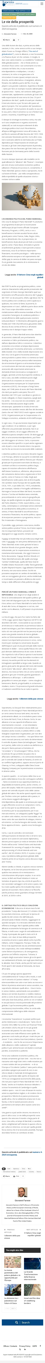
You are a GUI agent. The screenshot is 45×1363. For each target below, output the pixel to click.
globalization (22, 1171)
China (23, 1168)
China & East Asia (9, 18)
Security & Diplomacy (27, 14)
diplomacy (16, 1168)
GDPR (34, 1346)
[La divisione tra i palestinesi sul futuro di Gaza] (12, 1290)
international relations (9, 1171)
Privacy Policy (24, 1346)
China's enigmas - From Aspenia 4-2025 (16, 11)
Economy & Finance (10, 14)
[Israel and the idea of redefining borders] (32, 1290)
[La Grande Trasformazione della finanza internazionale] (32, 1264)
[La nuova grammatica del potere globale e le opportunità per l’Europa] (12, 1262)
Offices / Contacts (10, 1346)
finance (39, 1171)
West (29, 1168)
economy (31, 1171)
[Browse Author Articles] (22, 1192)
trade (8, 1168)
